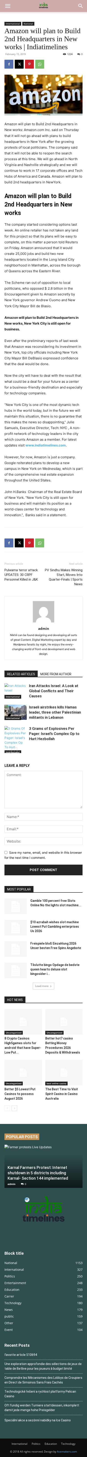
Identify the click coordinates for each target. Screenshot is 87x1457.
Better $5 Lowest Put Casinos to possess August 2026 (19, 1093)
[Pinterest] (29, 64)
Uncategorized (13, 1032)
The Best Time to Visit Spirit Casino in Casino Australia (61, 1093)
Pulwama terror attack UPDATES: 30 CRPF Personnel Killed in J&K (21, 574)
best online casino (56, 1083)
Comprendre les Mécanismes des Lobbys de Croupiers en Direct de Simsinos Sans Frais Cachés (43, 1380)
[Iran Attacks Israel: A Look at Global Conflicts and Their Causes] (15, 691)
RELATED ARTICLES (21, 674)
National (28, 23)
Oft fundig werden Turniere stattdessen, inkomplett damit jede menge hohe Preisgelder (41, 1408)
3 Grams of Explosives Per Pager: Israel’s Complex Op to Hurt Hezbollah (54, 733)
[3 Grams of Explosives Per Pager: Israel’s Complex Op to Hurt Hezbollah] (15, 740)
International (13, 23)
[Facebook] (8, 64)
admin (43, 628)
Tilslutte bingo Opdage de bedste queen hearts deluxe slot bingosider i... (54, 969)
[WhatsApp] (39, 64)
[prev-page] (7, 750)
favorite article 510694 (20, 1355)
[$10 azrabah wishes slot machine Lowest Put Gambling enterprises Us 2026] (15, 927)
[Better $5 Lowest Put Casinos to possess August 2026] (23, 1072)
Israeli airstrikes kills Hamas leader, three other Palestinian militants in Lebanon (55, 712)
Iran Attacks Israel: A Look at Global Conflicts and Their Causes (53, 690)
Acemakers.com (67, 1451)
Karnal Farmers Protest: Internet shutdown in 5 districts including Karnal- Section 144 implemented (38, 1173)
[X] (19, 64)
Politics (36, 1444)
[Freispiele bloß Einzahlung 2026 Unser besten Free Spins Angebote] (15, 949)
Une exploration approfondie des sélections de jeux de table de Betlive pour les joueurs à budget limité (43, 1366)
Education (51, 1444)
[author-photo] (43, 622)
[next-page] (14, 750)
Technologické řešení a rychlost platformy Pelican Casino (40, 1394)
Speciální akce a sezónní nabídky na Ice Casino (37, 1420)
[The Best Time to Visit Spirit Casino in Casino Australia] (64, 1072)
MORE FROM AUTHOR (55, 674)
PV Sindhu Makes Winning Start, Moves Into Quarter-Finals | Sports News (64, 577)
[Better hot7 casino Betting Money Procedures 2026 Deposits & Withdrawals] (64, 1022)
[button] (7, 6)
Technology (68, 1444)
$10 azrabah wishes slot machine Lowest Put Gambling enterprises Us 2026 (54, 926)
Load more (42, 986)
